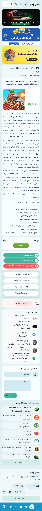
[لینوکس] (16, 507)
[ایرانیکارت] (21, 36)
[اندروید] (11, 507)
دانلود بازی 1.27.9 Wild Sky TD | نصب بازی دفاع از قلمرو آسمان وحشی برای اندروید (22, 83)
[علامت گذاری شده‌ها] (4, 506)
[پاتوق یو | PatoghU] (35, 4)
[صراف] (21, 54)
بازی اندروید (24, 68)
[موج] (21, 17)
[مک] (21, 507)
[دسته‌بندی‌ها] (26, 4)
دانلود (21, 245)
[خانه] (31, 506)
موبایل (33, 68)
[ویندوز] (26, 507)
